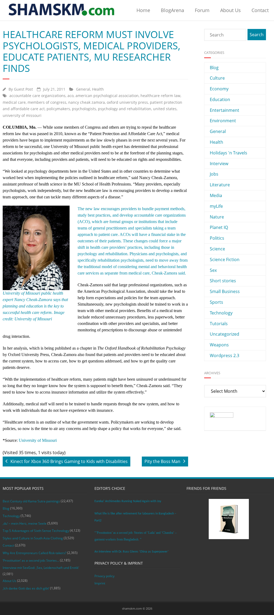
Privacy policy (104, 576)
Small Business (225, 291)
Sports (216, 302)
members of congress (47, 102)
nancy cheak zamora (86, 102)
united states (165, 108)
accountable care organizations (37, 95)
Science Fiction (224, 259)
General (83, 89)
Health (98, 89)
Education (220, 99)
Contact (260, 10)
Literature (220, 185)
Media (216, 195)
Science (217, 249)
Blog (214, 68)
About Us (230, 10)
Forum (202, 10)
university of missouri (22, 115)
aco (70, 95)
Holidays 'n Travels (228, 153)
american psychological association (107, 95)
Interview (219, 163)
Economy (219, 89)
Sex (213, 270)
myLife (216, 206)
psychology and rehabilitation (124, 108)
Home (143, 10)
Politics (217, 238)
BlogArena (172, 10)
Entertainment (224, 110)
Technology (221, 313)
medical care (14, 102)
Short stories (223, 281)
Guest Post (23, 89)
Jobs (214, 174)
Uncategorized (224, 334)
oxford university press (127, 102)
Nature (217, 217)
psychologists (84, 108)
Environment (223, 121)
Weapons (219, 345)
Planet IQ (219, 227)
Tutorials (219, 324)
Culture (217, 78)
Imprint (99, 583)
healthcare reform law (160, 95)
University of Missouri (38, 440)
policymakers (58, 108)
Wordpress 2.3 (224, 355)
